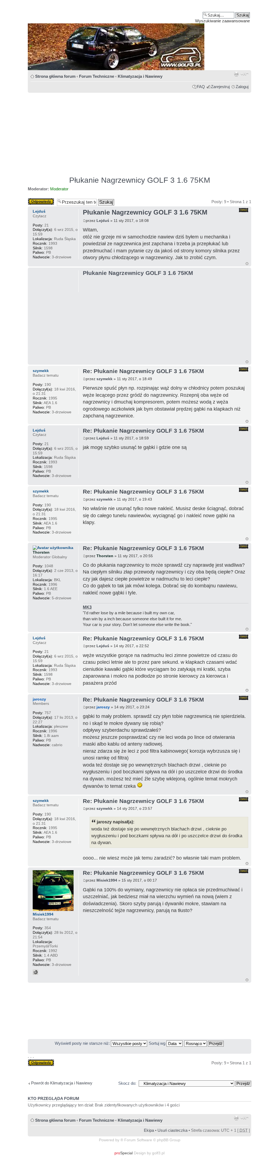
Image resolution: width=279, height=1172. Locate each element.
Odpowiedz (38, 200)
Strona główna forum (55, 76)
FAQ (201, 86)
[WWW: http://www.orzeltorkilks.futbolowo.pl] (35, 972)
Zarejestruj (220, 86)
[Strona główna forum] (139, 37)
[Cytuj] (243, 210)
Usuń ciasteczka (172, 1130)
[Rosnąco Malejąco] (204, 1043)
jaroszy (103, 707)
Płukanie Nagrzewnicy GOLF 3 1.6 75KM (139, 180)
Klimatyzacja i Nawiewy (140, 76)
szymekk (104, 379)
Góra (246, 263)
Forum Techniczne (96, 76)
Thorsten (104, 556)
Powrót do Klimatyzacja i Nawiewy (61, 1083)
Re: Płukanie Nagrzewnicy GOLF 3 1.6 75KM (143, 371)
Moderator (59, 189)
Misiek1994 (106, 880)
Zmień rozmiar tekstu (244, 74)
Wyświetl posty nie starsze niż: (83, 1043)
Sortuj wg (157, 1043)
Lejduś (102, 220)
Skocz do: (127, 1083)
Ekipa (149, 1130)
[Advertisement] (139, 132)
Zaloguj (242, 86)
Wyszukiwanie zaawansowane (222, 20)
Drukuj (236, 74)
